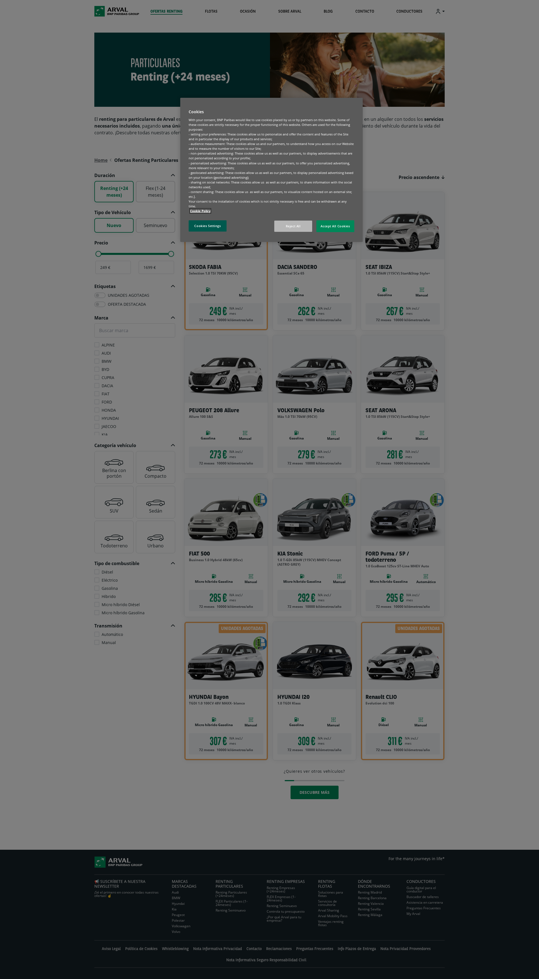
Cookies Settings (207, 226)
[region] (271, 170)
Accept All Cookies (335, 226)
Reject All (293, 226)
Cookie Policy (200, 211)
